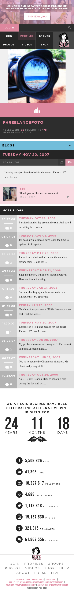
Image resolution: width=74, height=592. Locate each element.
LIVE (55, 572)
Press (40, 572)
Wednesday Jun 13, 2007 (39, 357)
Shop (44, 44)
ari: (23, 189)
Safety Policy (51, 579)
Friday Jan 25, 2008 (36, 305)
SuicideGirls (63, 36)
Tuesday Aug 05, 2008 (37, 235)
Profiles (27, 36)
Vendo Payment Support (58, 585)
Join (9, 36)
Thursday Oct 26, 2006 (38, 374)
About (23, 572)
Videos (27, 44)
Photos (8, 44)
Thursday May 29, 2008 (38, 253)
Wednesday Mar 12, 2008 (40, 270)
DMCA (28, 579)
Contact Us (42, 585)
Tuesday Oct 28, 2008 (37, 218)
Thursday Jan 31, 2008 (38, 287)
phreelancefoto (23, 122)
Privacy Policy (38, 579)
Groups (44, 36)
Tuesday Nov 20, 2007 (26, 154)
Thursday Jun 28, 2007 (38, 339)
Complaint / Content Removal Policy (20, 585)
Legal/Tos (20, 579)
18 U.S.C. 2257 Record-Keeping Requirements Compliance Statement (36, 582)
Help (64, 568)
